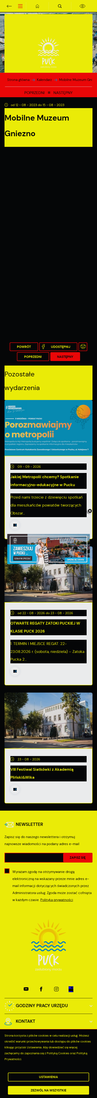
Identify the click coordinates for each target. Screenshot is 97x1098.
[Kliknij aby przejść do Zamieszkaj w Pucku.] (48, 549)
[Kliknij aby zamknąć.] (89, 511)
